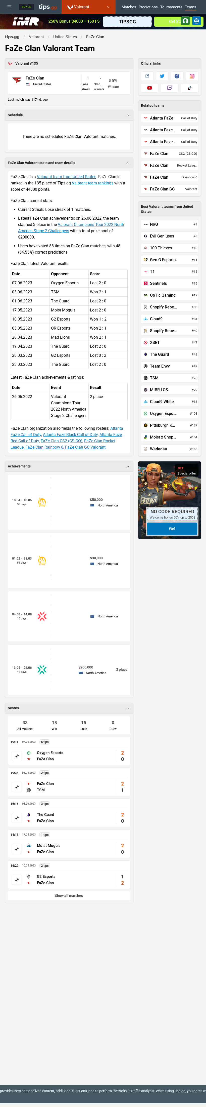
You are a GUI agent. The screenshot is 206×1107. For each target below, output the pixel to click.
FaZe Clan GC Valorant (85, 447)
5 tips (45, 742)
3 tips (45, 804)
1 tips (45, 835)
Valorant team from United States (66, 176)
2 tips (45, 773)
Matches (129, 7)
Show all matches (69, 896)
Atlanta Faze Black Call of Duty (70, 434)
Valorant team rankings (92, 183)
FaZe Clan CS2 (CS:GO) (61, 441)
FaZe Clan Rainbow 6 (44, 447)
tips (48, 6)
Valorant (22, 63)
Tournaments (171, 7)
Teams (190, 7)
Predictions (148, 7)
